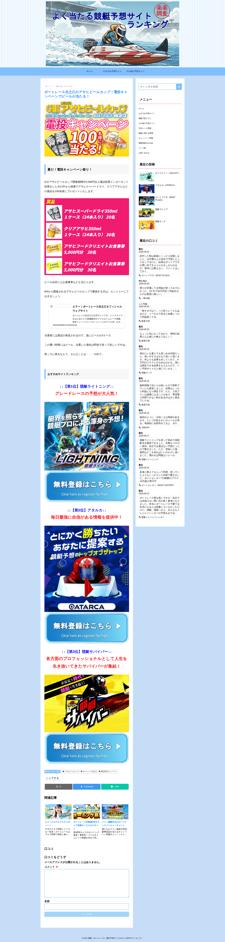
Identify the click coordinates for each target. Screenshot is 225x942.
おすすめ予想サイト (147, 113)
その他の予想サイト (147, 123)
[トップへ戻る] (221, 938)
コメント (51, 866)
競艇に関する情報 (53, 771)
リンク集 (142, 148)
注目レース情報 (145, 128)
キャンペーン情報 (146, 138)
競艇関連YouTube (146, 143)
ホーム (141, 108)
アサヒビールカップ (72, 771)
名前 (47, 901)
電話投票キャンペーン (109, 771)
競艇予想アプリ (145, 118)
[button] (179, 87)
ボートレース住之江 (90, 771)
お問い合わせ (144, 153)
